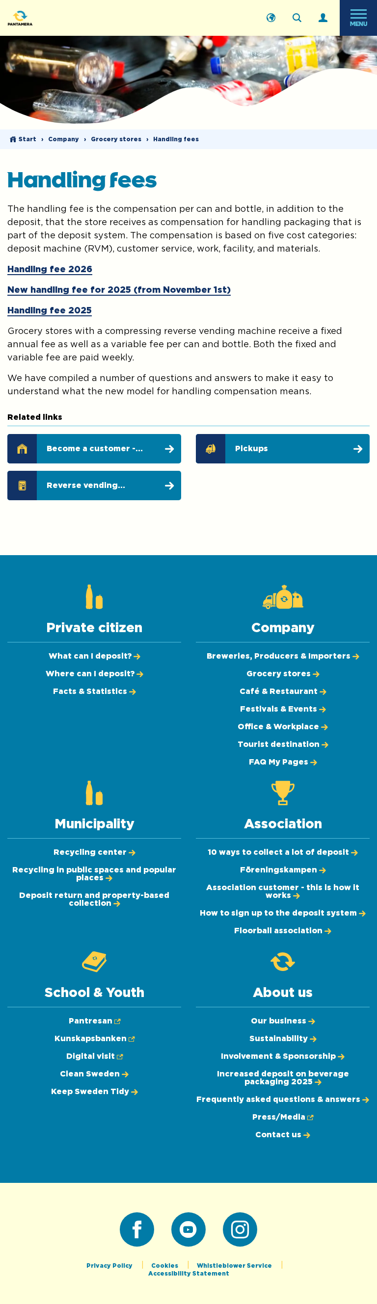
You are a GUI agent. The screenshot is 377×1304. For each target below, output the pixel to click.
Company (63, 139)
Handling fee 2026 (49, 269)
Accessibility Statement (188, 1274)
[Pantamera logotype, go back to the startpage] (57, 18)
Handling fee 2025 (49, 311)
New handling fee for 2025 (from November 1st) (119, 290)
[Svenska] (271, 18)
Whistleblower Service (235, 1266)
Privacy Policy (110, 1266)
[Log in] (323, 18)
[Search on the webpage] (297, 18)
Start (27, 139)
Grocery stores (116, 139)
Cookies (165, 1266)
